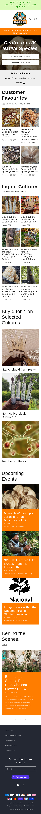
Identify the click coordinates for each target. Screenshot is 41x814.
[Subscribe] (33, 769)
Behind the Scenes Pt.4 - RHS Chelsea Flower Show (16, 683)
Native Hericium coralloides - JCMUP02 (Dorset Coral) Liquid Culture (11, 291)
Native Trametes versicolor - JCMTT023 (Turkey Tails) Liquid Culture (29, 254)
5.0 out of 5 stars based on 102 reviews (20, 78)
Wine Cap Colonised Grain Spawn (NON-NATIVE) (10, 133)
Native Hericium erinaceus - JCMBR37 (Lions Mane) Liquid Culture (10, 254)
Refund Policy (10, 740)
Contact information (16, 809)
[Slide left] (15, 719)
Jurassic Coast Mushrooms (19, 803)
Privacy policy (18, 806)
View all (4, 644)
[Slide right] (25, 719)
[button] (4, 18)
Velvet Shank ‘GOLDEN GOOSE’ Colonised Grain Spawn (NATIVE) (29, 134)
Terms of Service (11, 745)
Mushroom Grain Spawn (20, 63)
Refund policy (29, 809)
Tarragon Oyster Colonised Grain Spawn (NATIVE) (29, 169)
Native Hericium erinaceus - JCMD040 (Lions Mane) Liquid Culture (29, 291)
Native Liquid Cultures (20, 56)
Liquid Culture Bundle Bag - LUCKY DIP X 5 (29, 219)
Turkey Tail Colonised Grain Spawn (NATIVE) (10, 169)
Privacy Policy (9, 751)
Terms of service (29, 806)
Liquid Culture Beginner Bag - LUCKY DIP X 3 (10, 219)
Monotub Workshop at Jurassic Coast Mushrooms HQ (19, 517)
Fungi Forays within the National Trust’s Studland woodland (20, 611)
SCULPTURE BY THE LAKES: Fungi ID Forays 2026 (19, 564)
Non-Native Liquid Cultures (14, 415)
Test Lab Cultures (14, 461)
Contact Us (9, 730)
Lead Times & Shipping (13, 735)
